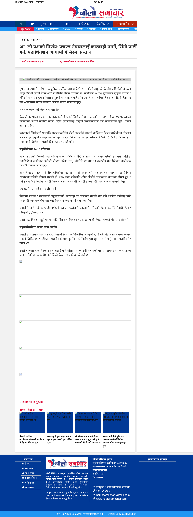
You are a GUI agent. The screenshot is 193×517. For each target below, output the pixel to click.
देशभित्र (41, 29)
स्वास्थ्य (80, 29)
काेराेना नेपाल (123, 29)
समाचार (66, 24)
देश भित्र (101, 24)
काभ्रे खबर (83, 24)
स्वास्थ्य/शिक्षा (31, 477)
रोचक (27, 463)
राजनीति (92, 29)
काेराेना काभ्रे (107, 29)
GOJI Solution (129, 513)
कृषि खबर (29, 482)
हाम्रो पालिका (124, 24)
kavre (68, 29)
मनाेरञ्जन (29, 487)
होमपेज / (25, 39)
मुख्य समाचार (48, 24)
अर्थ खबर (29, 468)
